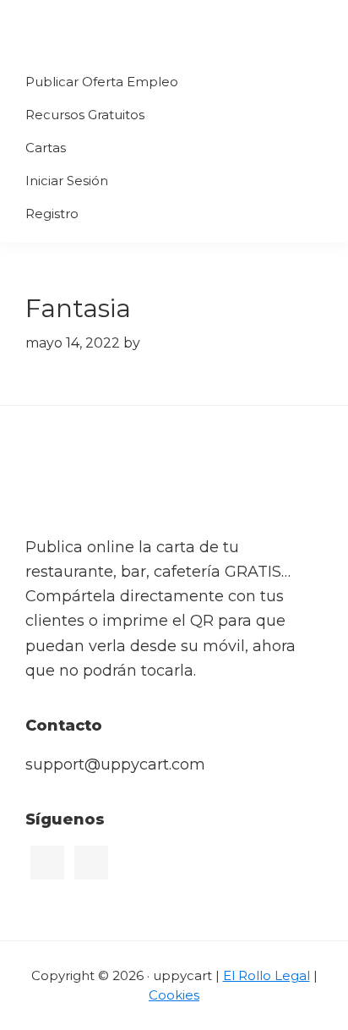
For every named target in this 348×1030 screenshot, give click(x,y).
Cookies (174, 995)
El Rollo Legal (266, 975)
